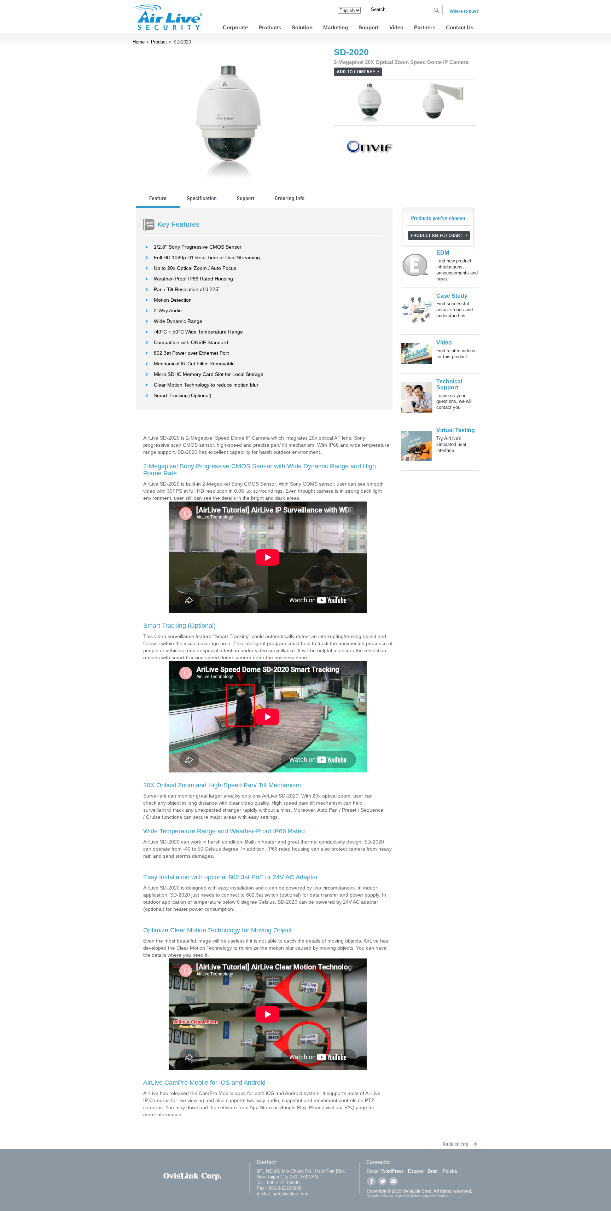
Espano (416, 1171)
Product (159, 42)
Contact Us (459, 27)
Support (369, 27)
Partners (424, 27)
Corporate (235, 27)
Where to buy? (464, 11)
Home (139, 42)
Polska (450, 1171)
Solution (302, 27)
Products (269, 27)
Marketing (335, 27)
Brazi (433, 1171)
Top (556, 1197)
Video (396, 27)
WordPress (392, 1171)
